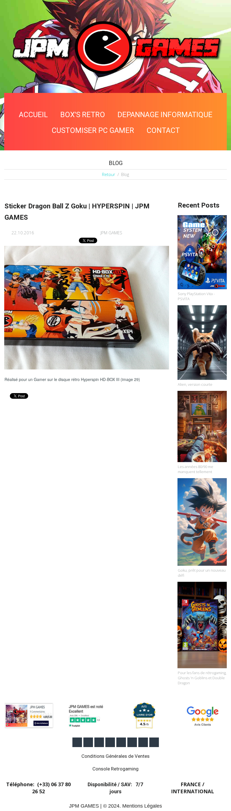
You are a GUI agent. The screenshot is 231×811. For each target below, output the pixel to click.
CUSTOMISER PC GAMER (93, 130)
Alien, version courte (195, 384)
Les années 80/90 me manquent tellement (195, 469)
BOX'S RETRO (82, 114)
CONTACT (163, 130)
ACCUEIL (33, 114)
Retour (108, 174)
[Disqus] (86, 478)
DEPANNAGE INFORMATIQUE (164, 114)
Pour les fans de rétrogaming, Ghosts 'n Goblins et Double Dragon (202, 677)
